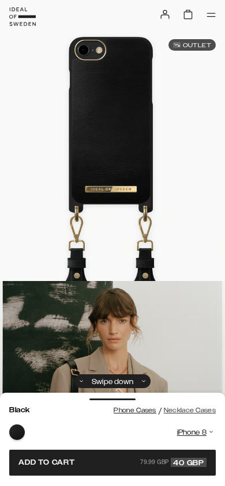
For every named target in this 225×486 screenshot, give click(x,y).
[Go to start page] (22, 16)
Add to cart (111, 462)
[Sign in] (165, 14)
